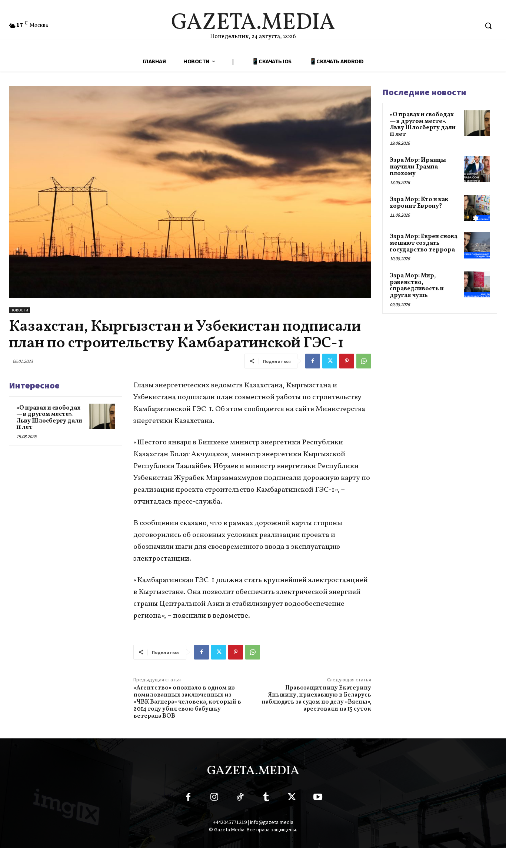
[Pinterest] (346, 361)
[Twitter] (329, 361)
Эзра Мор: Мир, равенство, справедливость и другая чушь (417, 286)
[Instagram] (214, 798)
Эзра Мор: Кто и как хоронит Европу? (419, 203)
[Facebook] (312, 361)
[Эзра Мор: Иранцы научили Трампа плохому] (477, 169)
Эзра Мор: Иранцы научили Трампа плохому (418, 166)
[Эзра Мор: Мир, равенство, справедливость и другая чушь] (477, 284)
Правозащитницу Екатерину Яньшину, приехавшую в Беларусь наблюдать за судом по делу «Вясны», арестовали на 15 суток (316, 699)
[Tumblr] (266, 798)
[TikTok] (240, 798)
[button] (488, 25)
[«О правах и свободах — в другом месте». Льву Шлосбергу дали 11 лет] (102, 416)
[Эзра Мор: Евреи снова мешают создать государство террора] (477, 245)
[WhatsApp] (363, 361)
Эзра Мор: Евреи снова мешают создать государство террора (423, 243)
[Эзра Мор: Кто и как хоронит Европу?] (477, 208)
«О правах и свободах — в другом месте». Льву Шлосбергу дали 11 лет (49, 418)
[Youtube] (318, 798)
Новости (19, 310)
